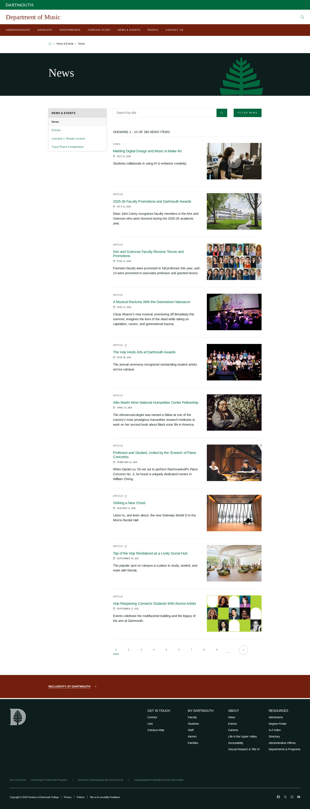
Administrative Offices (282, 743)
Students (193, 723)
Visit (150, 723)
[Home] (50, 43)
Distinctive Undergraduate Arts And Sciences (101, 779)
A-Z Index (275, 730)
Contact (152, 717)
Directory (274, 736)
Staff (191, 730)
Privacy (68, 797)
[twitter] (285, 797)
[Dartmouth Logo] (19, 4)
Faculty (192, 717)
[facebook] (278, 797)
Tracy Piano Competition (68, 146)
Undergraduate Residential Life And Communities (158, 779)
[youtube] (298, 797)
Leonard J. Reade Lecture (68, 138)
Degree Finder (278, 723)
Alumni (192, 736)
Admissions (276, 717)
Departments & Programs (284, 749)
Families (193, 743)
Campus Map (155, 730)
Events (56, 130)
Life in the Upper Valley (242, 736)
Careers (233, 730)
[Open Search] (302, 17)
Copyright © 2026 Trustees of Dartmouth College (34, 797)
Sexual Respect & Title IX (244, 749)
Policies (81, 797)
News (55, 121)
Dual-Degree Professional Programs (49, 779)
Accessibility (235, 743)
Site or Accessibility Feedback (105, 797)
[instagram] (292, 797)
